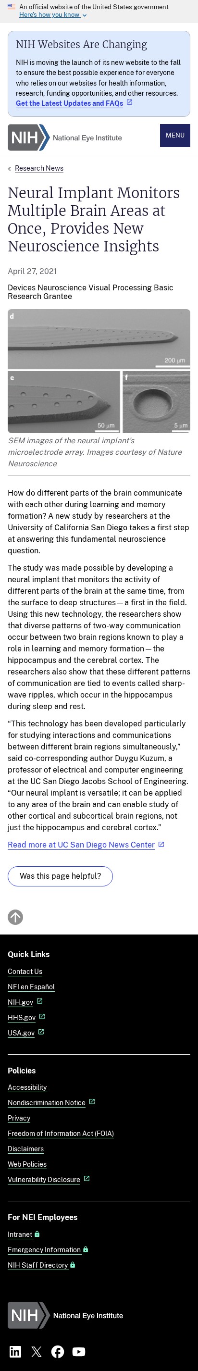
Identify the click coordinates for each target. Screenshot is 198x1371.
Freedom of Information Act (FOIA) (61, 1133)
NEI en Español (31, 987)
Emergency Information (45, 1250)
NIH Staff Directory (38, 1265)
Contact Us (25, 971)
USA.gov (21, 1033)
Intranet (21, 1234)
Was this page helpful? (60, 876)
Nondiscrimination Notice (47, 1102)
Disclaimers (26, 1149)
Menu (175, 135)
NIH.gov (20, 1002)
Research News (39, 168)
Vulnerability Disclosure (44, 1179)
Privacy (19, 1118)
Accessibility (27, 1087)
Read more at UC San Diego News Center (81, 844)
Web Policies (27, 1164)
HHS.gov (22, 1017)
